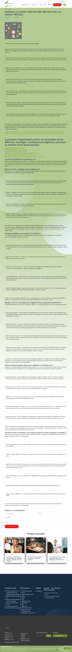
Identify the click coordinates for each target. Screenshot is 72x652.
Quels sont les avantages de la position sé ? (16, 149)
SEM (23, 599)
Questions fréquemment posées (13, 607)
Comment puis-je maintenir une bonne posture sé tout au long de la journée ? (24, 156)
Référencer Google (26, 601)
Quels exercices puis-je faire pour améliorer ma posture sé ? (20, 154)
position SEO (9, 58)
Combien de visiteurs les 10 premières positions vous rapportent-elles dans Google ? (13, 593)
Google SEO (24, 606)
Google (23, 592)
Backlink (38, 588)
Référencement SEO (26, 611)
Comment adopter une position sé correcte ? (16, 151)
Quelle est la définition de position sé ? (15, 148)
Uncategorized (8, 9)
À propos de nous (34, 4)
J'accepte (67, 648)
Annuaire (46, 588)
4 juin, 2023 (8, 17)
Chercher (48, 635)
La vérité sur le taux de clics (12, 606)
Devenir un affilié (43, 4)
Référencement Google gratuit (28, 613)
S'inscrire (60, 635)
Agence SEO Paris (26, 609)
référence (59, 161)
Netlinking (39, 591)
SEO (10, 43)
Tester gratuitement (57, 4)
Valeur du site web (49, 590)
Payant (23, 597)
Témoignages (24, 4)
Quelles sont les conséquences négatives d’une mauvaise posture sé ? (23, 153)
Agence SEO (24, 602)
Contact (49, 4)
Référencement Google (27, 607)
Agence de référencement (27, 594)
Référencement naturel (27, 591)
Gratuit (23, 596)
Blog (29, 4)
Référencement (24, 588)
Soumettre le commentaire (11, 526)
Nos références (56, 588)
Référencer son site (10, 588)
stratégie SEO (34, 114)
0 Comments (16, 17)
